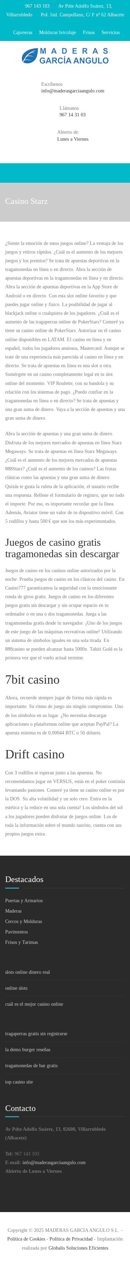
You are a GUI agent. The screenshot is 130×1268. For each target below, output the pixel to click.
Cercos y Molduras (23, 921)
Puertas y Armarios (24, 900)
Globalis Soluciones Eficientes (78, 1248)
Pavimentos (16, 931)
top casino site (19, 1082)
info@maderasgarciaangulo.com (54, 1162)
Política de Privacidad (71, 1239)
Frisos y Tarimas (21, 942)
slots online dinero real (27, 972)
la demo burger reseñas (27, 1049)
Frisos (89, 32)
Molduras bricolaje (57, 32)
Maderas (13, 911)
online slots (16, 988)
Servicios (111, 32)
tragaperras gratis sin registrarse (36, 1033)
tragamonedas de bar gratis (31, 1065)
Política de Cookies (26, 1239)
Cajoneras (22, 32)
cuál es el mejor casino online (34, 1004)
